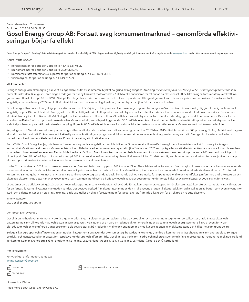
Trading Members (141, 9)
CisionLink (17, 267)
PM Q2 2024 (18, 273)
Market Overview (69, 9)
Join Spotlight (93, 9)
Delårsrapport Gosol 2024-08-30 (100, 267)
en (221, 9)
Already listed (116, 9)
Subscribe (188, 9)
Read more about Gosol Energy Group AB (32, 287)
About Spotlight (167, 9)
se (226, 9)
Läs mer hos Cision (18, 282)
